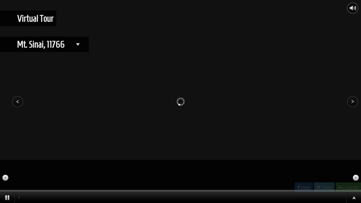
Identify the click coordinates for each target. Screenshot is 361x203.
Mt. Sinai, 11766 (41, 44)
